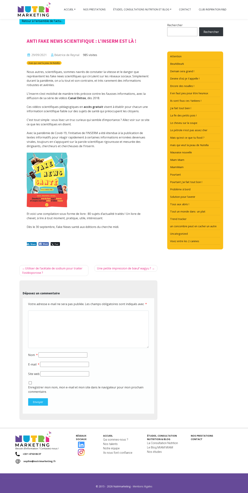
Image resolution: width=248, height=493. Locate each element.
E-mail (33, 364)
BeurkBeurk (177, 63)
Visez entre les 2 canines (184, 241)
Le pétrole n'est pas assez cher (188, 130)
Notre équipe (111, 448)
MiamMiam (177, 167)
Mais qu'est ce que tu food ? (187, 137)
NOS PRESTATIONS (202, 435)
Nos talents (110, 444)
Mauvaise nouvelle (181, 152)
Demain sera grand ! (182, 71)
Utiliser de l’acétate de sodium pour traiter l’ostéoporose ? (52, 270)
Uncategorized (179, 233)
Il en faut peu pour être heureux (189, 93)
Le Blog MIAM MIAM (160, 447)
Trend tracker (178, 219)
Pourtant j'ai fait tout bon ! (186, 182)
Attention (176, 56)
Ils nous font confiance (117, 452)
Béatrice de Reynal (66, 55)
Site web (34, 374)
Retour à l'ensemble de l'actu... (42, 21)
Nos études (154, 452)
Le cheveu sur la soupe (183, 123)
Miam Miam (177, 160)
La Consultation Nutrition (162, 443)
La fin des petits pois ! (183, 115)
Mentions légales (142, 486)
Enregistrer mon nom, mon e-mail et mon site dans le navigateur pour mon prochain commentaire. (85, 389)
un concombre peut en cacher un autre (193, 226)
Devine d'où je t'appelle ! (185, 78)
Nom (33, 355)
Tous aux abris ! (179, 204)
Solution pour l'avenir (182, 196)
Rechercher (175, 25)
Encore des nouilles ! (182, 86)
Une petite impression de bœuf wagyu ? (124, 268)
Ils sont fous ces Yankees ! (185, 100)
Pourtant (175, 174)
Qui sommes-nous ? (115, 439)
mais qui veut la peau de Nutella (44, 62)
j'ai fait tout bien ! (180, 108)
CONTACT (196, 439)
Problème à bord (180, 189)
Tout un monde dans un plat (187, 211)
